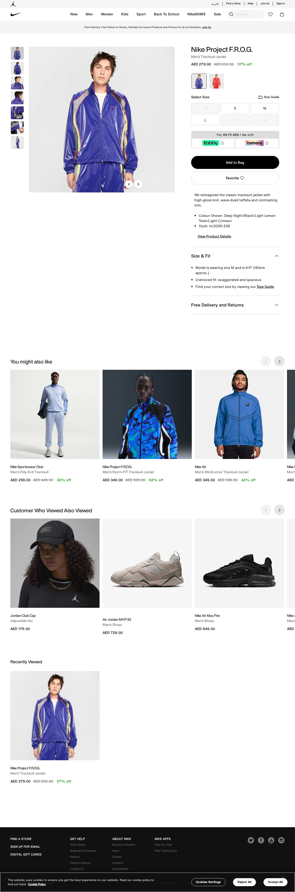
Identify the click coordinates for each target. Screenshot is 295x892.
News (115, 850)
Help (250, 3)
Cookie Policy (37, 884)
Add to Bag (235, 162)
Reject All (245, 882)
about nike (121, 839)
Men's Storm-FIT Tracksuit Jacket (128, 472)
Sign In (280, 3)
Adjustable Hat (21, 620)
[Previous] (129, 184)
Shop (165, 27)
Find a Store (233, 3)
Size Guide (265, 286)
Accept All (275, 882)
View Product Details (214, 236)
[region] (147, 882)
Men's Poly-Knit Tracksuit (29, 472)
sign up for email (25, 847)
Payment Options (80, 863)
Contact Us (77, 869)
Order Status (77, 844)
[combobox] (246, 14)
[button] (74, 14)
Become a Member (123, 844)
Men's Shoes (112, 624)
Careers (117, 857)
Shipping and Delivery (83, 850)
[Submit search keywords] (231, 14)
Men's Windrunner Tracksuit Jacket (222, 472)
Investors (117, 863)
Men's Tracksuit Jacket (27, 773)
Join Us (264, 3)
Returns (74, 857)
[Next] (138, 184)
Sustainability (120, 869)
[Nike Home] (16, 14)
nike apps (163, 839)
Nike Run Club (163, 844)
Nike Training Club (166, 850)
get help (77, 839)
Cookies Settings (208, 882)
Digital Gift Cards (25, 854)
